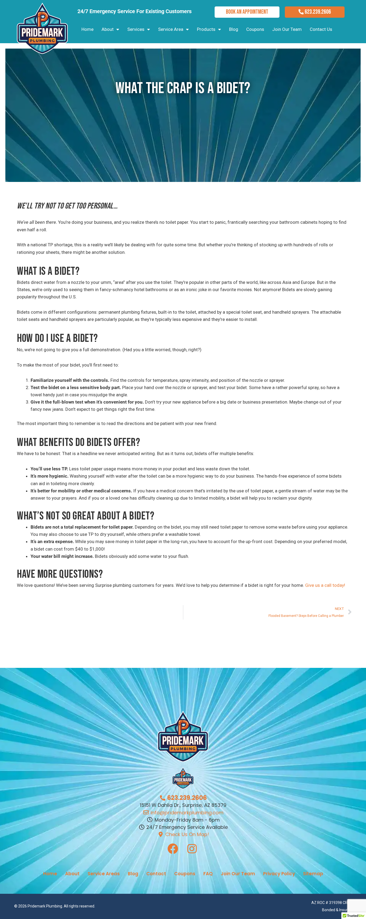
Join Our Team (287, 29)
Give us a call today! (325, 585)
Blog (233, 29)
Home (87, 29)
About (108, 29)
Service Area (170, 29)
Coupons (255, 29)
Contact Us (321, 29)
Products (206, 29)
